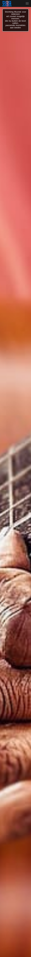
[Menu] (26, 3)
